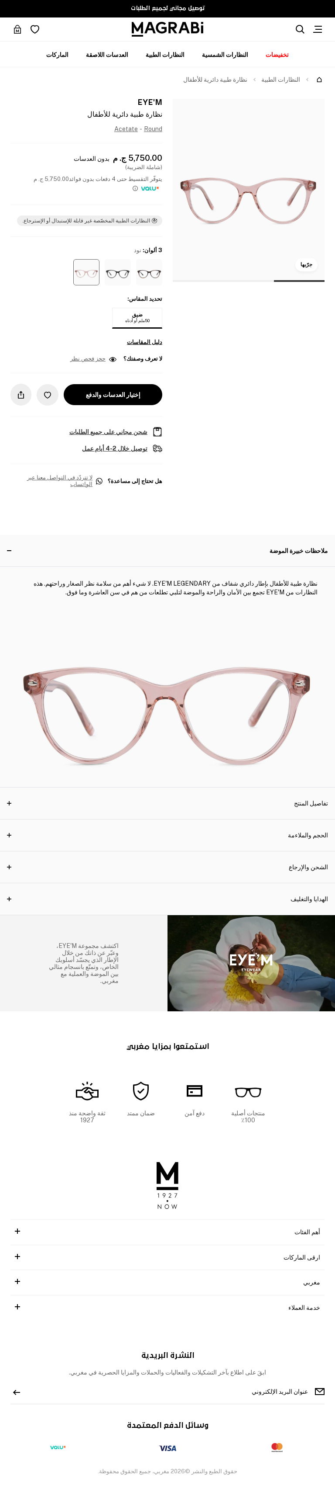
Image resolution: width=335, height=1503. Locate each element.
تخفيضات (277, 54)
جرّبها (306, 264)
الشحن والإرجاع (308, 867)
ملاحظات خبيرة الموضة (299, 550)
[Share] (20, 395)
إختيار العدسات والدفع (113, 394)
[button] (149, 272)
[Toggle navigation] (318, 29)
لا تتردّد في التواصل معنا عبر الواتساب (59, 481)
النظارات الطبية (165, 54)
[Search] (300, 29)
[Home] (319, 79)
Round (153, 128)
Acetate (126, 128)
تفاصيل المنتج (311, 803)
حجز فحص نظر (88, 359)
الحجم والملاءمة (308, 835)
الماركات (57, 54)
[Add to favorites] (47, 395)
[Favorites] (35, 29)
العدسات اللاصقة (107, 54)
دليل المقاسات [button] (144, 342)
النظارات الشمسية (225, 54)
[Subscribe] (16, 1391)
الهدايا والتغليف (309, 899)
